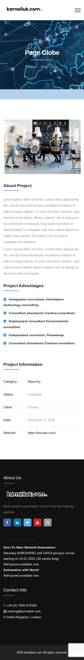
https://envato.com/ (42, 433)
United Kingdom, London (23, 617)
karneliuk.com (33, 652)
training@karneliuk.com (24, 611)
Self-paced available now (21, 564)
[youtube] (37, 522)
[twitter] (27, 522)
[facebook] (7, 522)
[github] (48, 522)
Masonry (34, 381)
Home (30, 67)
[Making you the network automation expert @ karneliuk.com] (24, 9)
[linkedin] (17, 522)
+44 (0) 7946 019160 (22, 605)
